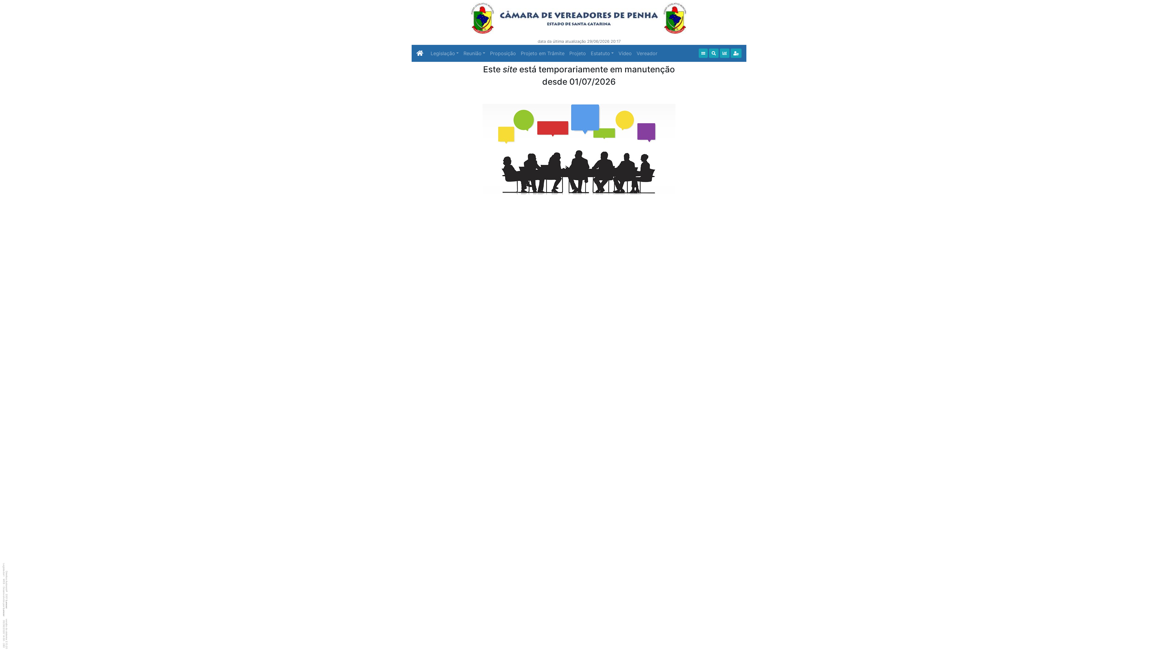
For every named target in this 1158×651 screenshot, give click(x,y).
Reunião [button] (473, 53)
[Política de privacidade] (736, 53)
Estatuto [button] (600, 53)
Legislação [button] (443, 53)
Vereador (647, 53)
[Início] (703, 53)
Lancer (6, 604)
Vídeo (625, 53)
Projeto (577, 53)
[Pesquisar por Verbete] (714, 53)
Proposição (503, 53)
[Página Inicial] (419, 53)
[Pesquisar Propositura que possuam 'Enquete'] (724, 53)
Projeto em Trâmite (543, 53)
